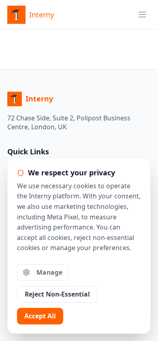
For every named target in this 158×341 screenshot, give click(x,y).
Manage (49, 272)
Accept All (40, 316)
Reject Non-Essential (57, 294)
